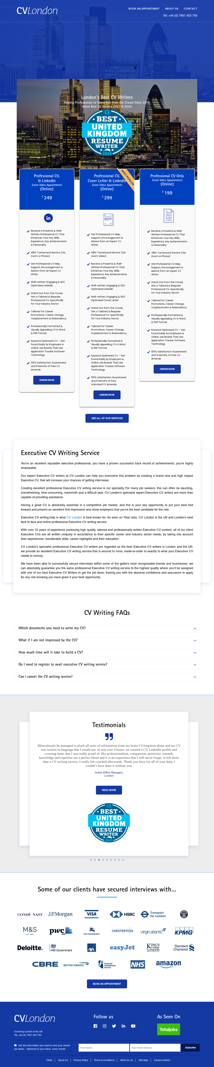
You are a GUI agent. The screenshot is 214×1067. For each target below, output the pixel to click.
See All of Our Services (107, 418)
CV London (74, 517)
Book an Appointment (144, 9)
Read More (107, 790)
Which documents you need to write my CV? (52, 628)
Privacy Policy (81, 1060)
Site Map (143, 1060)
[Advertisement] (107, 47)
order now (46, 380)
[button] (91, 859)
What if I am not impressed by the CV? (48, 641)
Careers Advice (162, 1060)
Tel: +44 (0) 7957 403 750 (180, 15)
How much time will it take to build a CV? (51, 653)
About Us (171, 9)
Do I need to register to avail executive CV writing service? (63, 665)
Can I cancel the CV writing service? (46, 677)
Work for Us (126, 1060)
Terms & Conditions (104, 1060)
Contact (190, 9)
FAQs (49, 1060)
